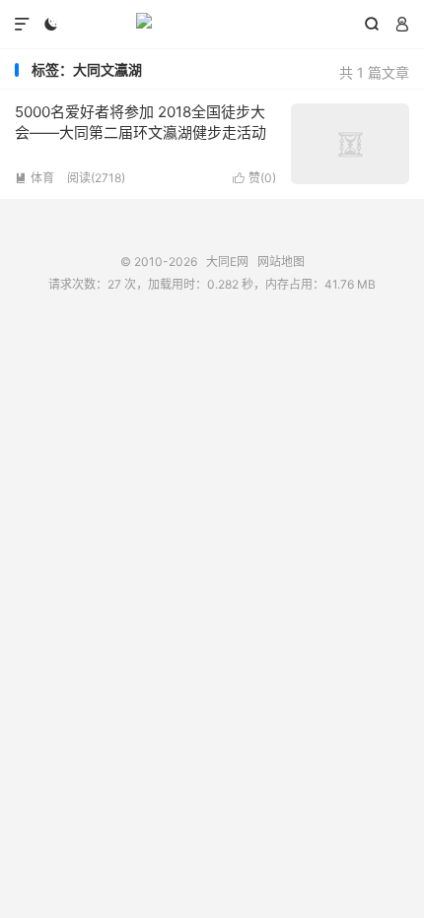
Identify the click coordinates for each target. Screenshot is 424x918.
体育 (34, 177)
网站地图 (281, 261)
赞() (254, 177)
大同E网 (212, 24)
